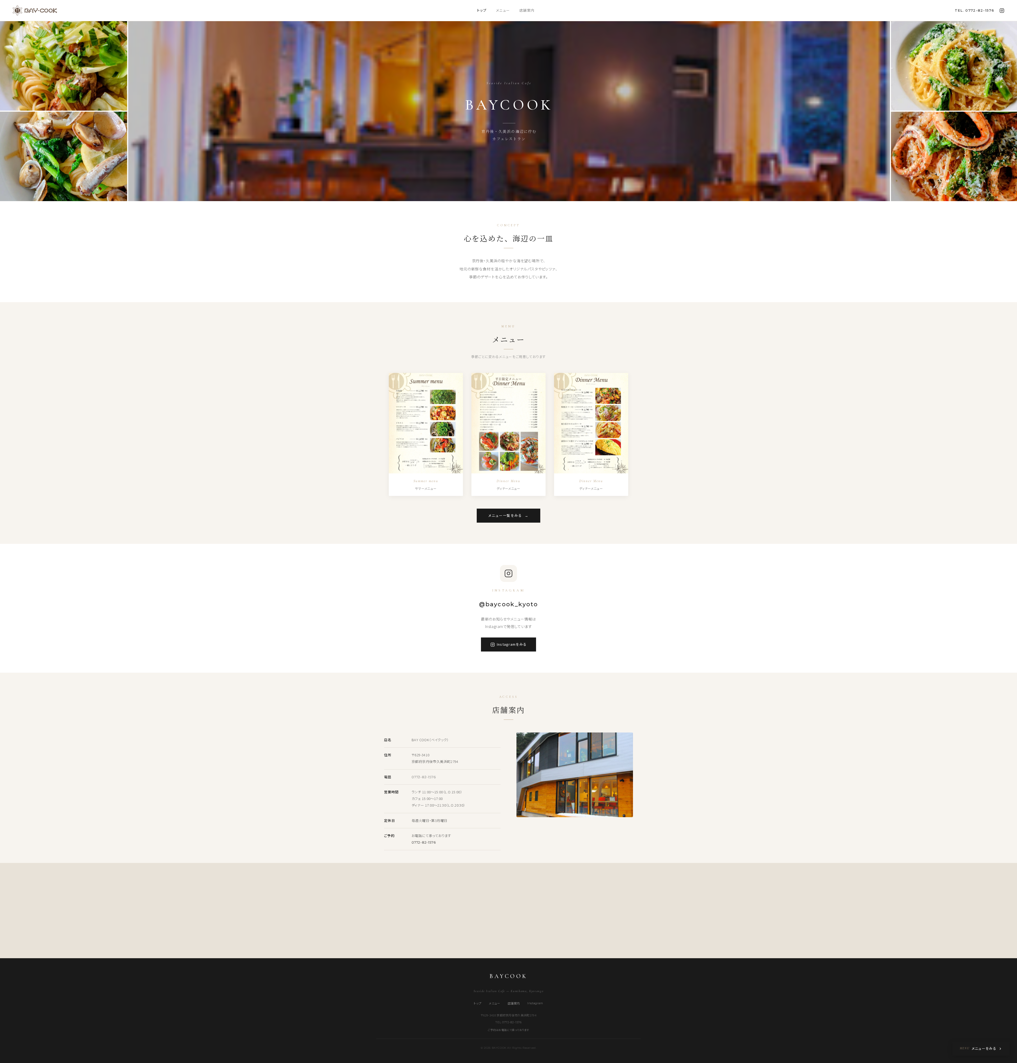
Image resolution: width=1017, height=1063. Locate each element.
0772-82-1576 (424, 777)
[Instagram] (1002, 10)
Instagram (535, 1003)
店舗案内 (526, 10)
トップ (482, 10)
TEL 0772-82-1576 (508, 1022)
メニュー (503, 10)
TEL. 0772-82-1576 (974, 10)
